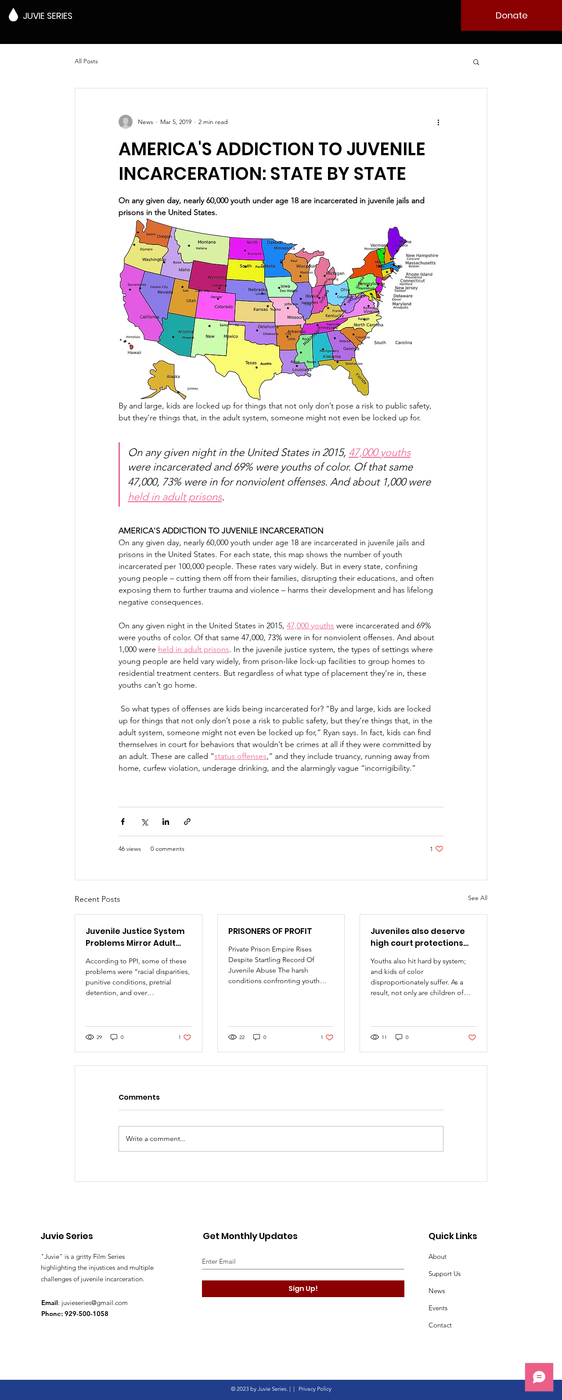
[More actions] (438, 122)
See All (477, 898)
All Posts (86, 61)
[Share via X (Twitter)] (144, 821)
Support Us (445, 1273)
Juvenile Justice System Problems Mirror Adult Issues (135, 937)
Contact (440, 1325)
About (438, 1256)
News (437, 1291)
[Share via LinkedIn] (166, 821)
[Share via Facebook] (123, 821)
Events (438, 1308)
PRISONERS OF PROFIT (270, 931)
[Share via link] (187, 821)
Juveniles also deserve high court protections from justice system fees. (423, 937)
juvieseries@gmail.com (94, 1302)
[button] (476, 61)
